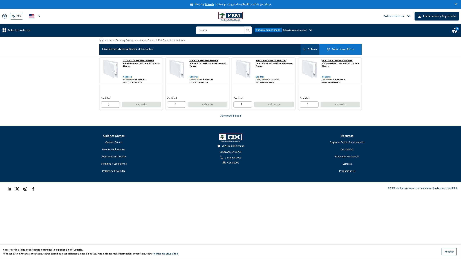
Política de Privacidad (114, 171)
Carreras (347, 164)
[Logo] (231, 16)
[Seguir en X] (17, 189)
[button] (16, 30)
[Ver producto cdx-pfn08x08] (177, 71)
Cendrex (127, 76)
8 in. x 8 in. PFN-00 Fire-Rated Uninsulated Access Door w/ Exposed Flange (207, 63)
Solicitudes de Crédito (114, 156)
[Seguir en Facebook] (33, 189)
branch (209, 4)
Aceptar (449, 252)
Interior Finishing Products (122, 40)
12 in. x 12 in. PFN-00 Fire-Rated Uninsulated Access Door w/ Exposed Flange (141, 63)
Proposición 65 (347, 171)
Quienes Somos (113, 142)
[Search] (248, 30)
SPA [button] (19, 16)
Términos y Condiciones (114, 164)
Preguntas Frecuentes (347, 156)
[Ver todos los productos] (101, 40)
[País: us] (35, 16)
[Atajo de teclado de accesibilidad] (4, 16)
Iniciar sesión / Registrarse (439, 16)
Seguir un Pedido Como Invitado (347, 142)
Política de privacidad (165, 254)
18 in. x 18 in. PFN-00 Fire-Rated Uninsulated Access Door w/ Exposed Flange (340, 63)
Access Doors (147, 40)
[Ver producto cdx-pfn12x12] (111, 71)
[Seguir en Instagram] (25, 189)
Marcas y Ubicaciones (114, 149)
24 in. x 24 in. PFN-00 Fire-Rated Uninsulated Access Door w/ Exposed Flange (274, 63)
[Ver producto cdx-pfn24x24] (243, 71)
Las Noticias (347, 149)
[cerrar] (456, 4)
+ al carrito (141, 104)
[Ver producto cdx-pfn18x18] (309, 71)
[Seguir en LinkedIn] (9, 189)
